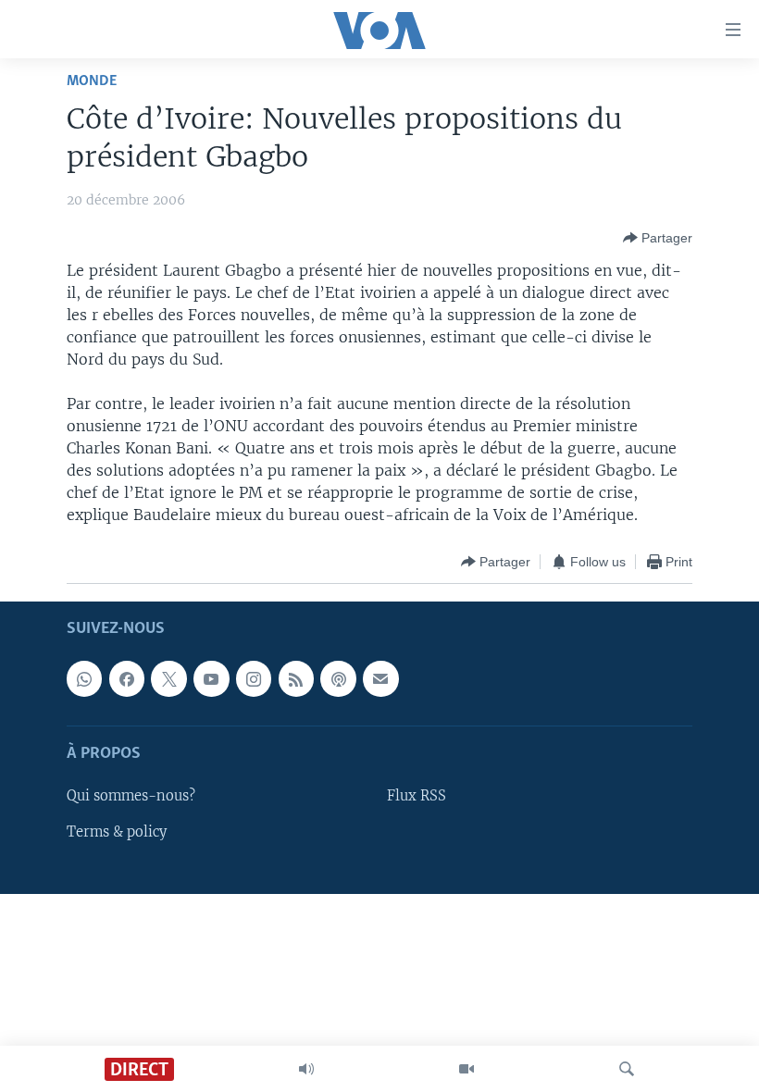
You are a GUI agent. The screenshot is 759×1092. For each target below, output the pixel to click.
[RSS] (296, 679)
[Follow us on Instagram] (253, 679)
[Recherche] (626, 1069)
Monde (92, 81)
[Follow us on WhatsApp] (84, 679)
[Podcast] (337, 679)
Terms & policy (117, 832)
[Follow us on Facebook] (126, 679)
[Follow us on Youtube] (211, 679)
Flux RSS (416, 796)
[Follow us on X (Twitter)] (168, 679)
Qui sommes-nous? (131, 796)
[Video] (466, 1069)
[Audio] (306, 1069)
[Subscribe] (380, 679)
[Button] (657, 238)
